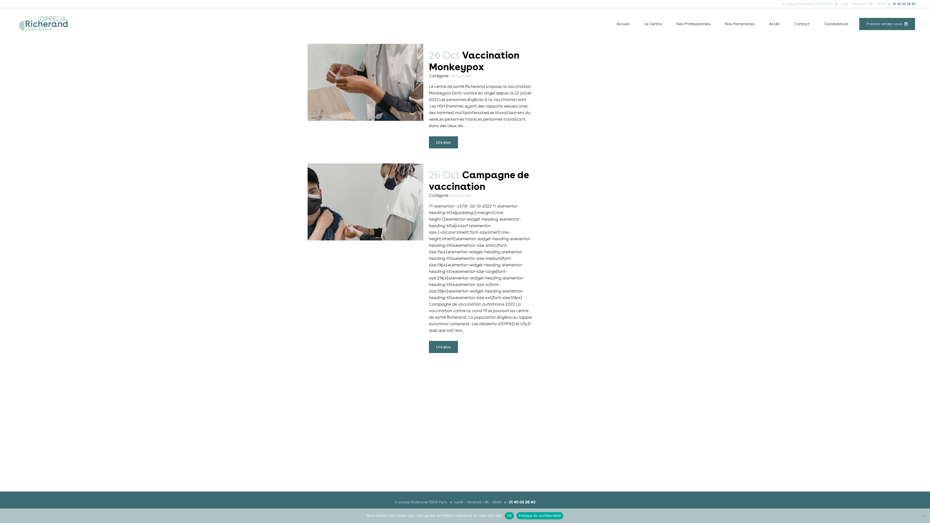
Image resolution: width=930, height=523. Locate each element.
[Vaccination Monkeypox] (365, 82)
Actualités (461, 75)
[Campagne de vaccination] (365, 201)
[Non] (924, 515)
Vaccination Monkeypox (474, 61)
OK (509, 515)
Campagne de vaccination (479, 180)
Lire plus (443, 142)
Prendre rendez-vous (884, 24)
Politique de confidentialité (540, 515)
